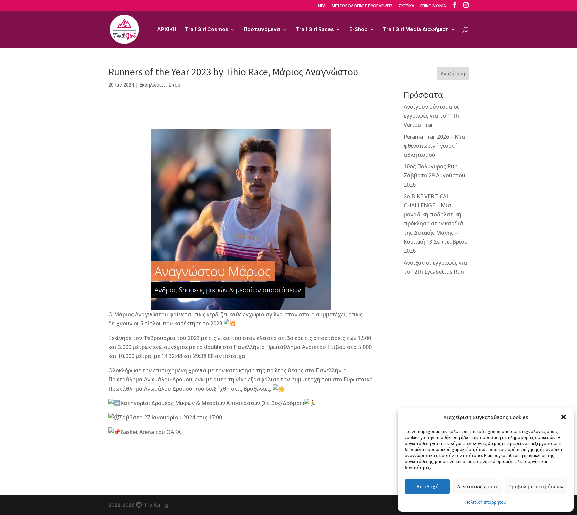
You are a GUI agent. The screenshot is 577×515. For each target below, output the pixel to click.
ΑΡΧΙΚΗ (166, 29)
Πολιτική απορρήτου (485, 502)
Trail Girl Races (315, 29)
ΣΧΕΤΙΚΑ (406, 6)
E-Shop (358, 29)
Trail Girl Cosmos (206, 29)
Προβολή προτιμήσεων (535, 486)
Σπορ (174, 84)
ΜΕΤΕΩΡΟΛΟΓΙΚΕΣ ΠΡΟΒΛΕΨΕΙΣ (362, 6)
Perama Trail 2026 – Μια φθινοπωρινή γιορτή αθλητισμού (434, 145)
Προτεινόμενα (262, 29)
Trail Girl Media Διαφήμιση (416, 29)
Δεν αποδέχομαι (477, 486)
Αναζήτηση (453, 73)
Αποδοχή (427, 486)
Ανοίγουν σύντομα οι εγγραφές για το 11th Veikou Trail (431, 115)
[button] (563, 417)
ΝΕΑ (322, 6)
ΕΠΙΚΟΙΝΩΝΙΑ (433, 6)
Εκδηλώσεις (152, 84)
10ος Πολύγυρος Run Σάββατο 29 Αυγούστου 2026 (434, 175)
